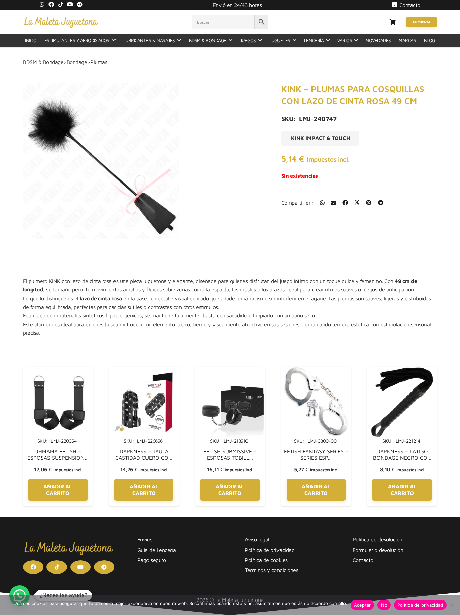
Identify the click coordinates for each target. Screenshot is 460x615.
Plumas (98, 62)
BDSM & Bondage (43, 62)
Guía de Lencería (156, 550)
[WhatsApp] (42, 4)
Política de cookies (266, 560)
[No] (451, 605)
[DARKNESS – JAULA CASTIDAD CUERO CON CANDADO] (144, 371)
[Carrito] (392, 21)
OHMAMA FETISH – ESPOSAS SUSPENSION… (58, 454)
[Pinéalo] (368, 203)
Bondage (77, 62)
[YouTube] (70, 4)
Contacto (363, 560)
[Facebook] (51, 4)
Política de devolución (377, 539)
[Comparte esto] (322, 203)
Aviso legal (257, 539)
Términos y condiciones (271, 570)
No (384, 605)
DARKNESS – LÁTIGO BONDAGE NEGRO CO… (402, 454)
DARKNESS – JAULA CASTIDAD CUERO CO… (143, 454)
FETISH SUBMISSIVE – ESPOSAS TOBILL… (230, 454)
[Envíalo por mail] (333, 203)
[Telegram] (80, 4)
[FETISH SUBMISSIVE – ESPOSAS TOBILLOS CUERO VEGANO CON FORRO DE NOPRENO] (230, 371)
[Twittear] (357, 203)
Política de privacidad (269, 550)
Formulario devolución (378, 550)
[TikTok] (60, 4)
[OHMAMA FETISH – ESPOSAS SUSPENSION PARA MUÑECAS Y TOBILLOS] (58, 371)
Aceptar (362, 605)
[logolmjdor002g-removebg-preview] (61, 22)
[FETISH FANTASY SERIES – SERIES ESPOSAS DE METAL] (316, 371)
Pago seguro (151, 560)
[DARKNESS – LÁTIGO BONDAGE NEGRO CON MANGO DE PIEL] (402, 371)
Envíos (144, 539)
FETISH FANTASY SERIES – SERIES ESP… (316, 454)
